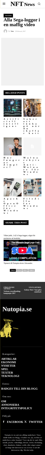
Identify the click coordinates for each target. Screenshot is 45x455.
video (31, 270)
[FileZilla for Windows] (32, 187)
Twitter (35, 421)
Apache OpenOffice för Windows (12, 205)
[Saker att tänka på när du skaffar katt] (32, 108)
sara (12, 31)
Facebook (15, 421)
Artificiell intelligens (12, 122)
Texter (8, 15)
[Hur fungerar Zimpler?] (13, 146)
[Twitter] (25, 422)
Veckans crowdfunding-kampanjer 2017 (12, 292)
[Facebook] (3, 422)
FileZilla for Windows (32, 203)
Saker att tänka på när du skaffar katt (32, 126)
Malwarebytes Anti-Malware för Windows (32, 165)
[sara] (6, 31)
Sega (19, 270)
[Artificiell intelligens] (13, 108)
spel (25, 270)
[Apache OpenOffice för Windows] (13, 187)
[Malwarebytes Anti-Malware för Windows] (32, 146)
